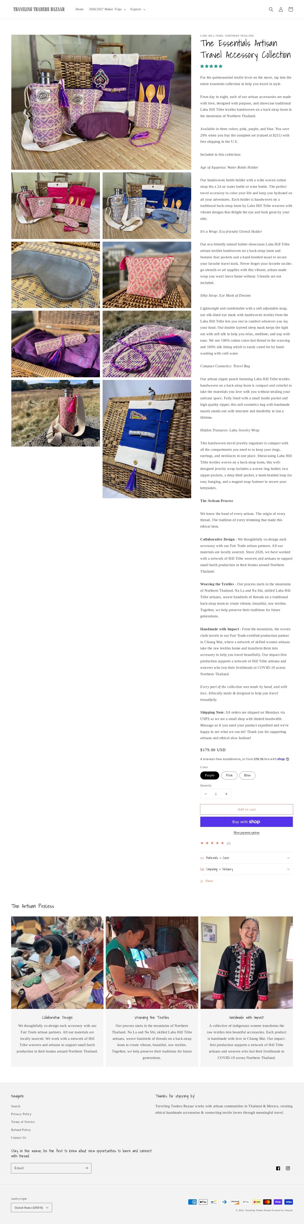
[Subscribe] (86, 1168)
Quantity (206, 785)
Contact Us (18, 1137)
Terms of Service (23, 1122)
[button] (271, 9)
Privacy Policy (21, 1114)
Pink (229, 775)
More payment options (247, 832)
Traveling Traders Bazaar (258, 1210)
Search (15, 1106)
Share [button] (209, 881)
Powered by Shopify (282, 1210)
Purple (210, 775)
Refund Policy (21, 1130)
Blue (247, 775)
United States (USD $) (29, 1207)
